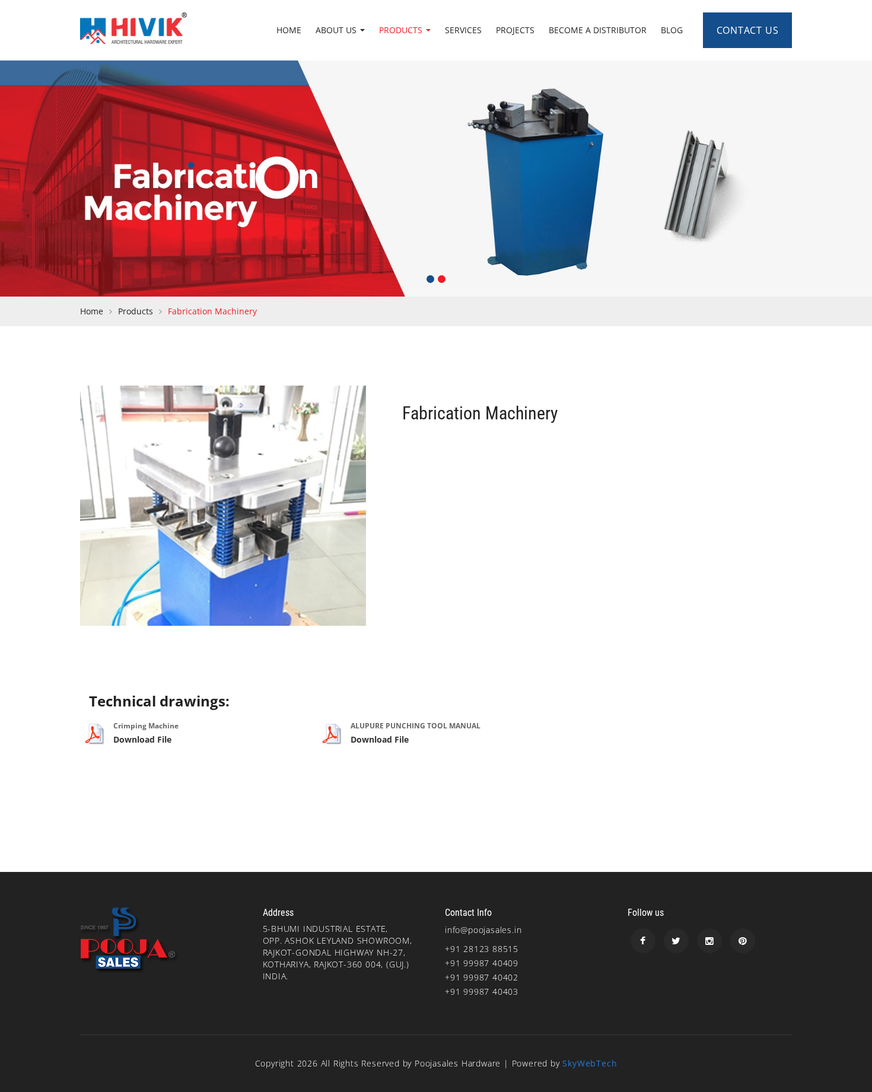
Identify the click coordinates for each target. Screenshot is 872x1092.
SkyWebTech (589, 1063)
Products (402, 30)
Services (463, 30)
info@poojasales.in (483, 929)
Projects (515, 30)
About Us (337, 30)
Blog (672, 30)
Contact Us (748, 30)
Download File (142, 739)
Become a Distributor (598, 30)
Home (288, 30)
